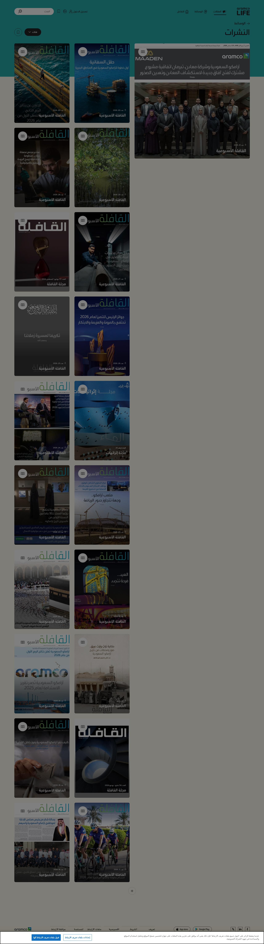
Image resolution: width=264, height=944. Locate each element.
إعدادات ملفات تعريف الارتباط (77, 937)
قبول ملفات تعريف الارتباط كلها (46, 937)
